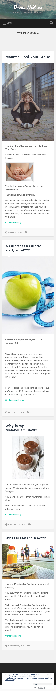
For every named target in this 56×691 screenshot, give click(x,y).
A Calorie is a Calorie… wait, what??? (24, 248)
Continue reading (14, 222)
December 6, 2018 (16, 646)
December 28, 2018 (16, 524)
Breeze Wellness (27, 7)
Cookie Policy (10, 680)
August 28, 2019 (15, 232)
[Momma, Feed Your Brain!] (28, 102)
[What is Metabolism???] (28, 561)
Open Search (51, 23)
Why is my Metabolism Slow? (21, 427)
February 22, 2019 (16, 412)
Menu (10, 23)
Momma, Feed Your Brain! (27, 56)
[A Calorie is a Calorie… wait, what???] (28, 295)
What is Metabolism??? (25, 538)
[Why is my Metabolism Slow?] (28, 457)
